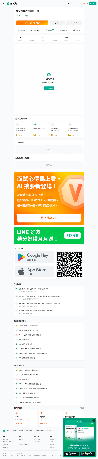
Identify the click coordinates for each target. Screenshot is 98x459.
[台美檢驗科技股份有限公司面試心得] (57, 130)
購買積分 (5, 444)
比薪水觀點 (37, 442)
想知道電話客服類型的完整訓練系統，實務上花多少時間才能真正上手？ (40, 303)
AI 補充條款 (53, 442)
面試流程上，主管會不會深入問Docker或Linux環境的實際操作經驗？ (40, 296)
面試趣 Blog (37, 439)
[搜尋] (73, 3)
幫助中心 (52, 447)
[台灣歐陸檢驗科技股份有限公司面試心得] (75, 130)
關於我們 (5, 439)
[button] (10, 441)
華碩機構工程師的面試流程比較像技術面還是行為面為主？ (36, 311)
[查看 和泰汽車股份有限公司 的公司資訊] (49, 344)
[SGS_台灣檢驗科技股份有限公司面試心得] (23, 130)
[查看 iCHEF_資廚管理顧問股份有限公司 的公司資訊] (49, 397)
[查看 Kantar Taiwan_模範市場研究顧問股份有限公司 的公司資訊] (49, 353)
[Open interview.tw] (4, 431)
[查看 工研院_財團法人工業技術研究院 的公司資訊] (49, 325)
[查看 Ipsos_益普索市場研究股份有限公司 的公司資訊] (49, 402)
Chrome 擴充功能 (23, 444)
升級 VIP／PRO (7, 442)
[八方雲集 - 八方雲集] (50, 418)
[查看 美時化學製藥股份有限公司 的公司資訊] (49, 358)
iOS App (21, 439)
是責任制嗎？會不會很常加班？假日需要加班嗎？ (33, 289)
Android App (22, 442)
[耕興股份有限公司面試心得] (40, 130)
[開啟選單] (3, 3)
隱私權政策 (53, 444)
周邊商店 (5, 447)
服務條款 (52, 439)
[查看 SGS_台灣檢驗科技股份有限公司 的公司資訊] (49, 330)
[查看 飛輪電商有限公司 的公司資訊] (49, 339)
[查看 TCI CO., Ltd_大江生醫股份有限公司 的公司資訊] (49, 348)
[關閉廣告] (93, 420)
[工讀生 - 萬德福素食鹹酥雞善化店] (25, 418)
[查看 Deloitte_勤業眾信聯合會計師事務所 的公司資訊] (49, 335)
